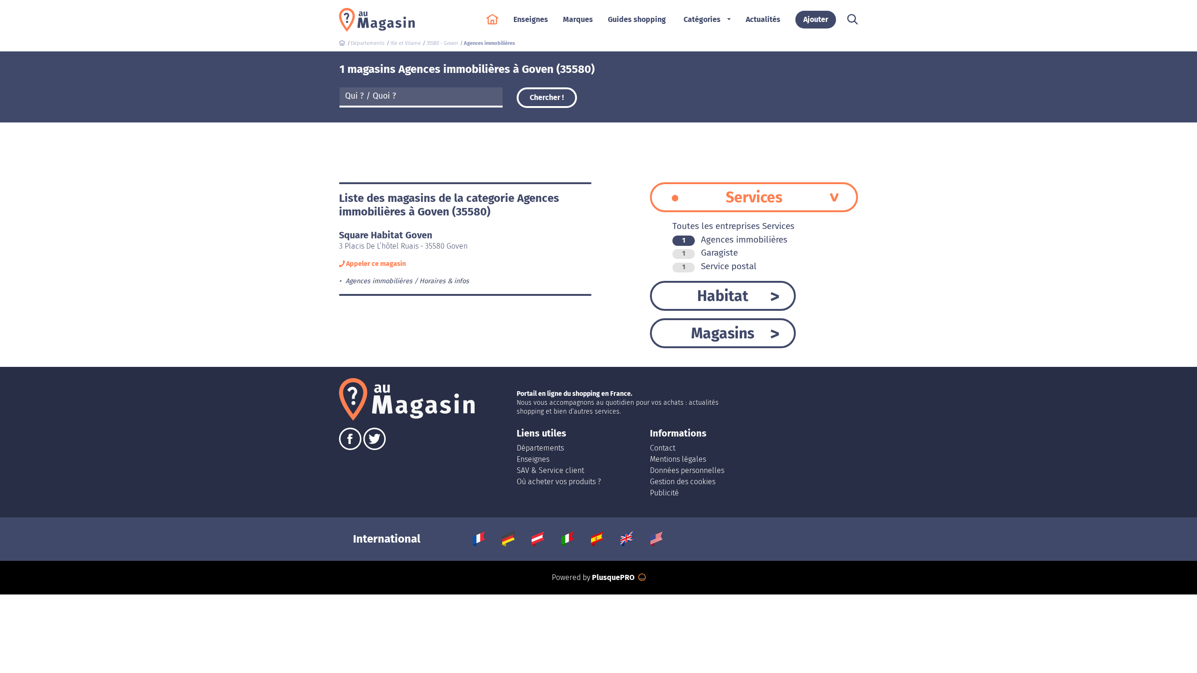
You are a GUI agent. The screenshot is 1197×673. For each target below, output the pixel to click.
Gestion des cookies (682, 481)
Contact (662, 448)
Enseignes (533, 459)
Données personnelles (687, 470)
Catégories (702, 19)
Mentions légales (678, 459)
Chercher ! (547, 97)
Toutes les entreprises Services (733, 226)
